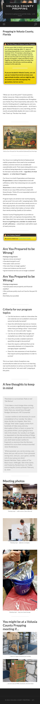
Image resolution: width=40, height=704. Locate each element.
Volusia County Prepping (20, 7)
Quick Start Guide (24, 238)
